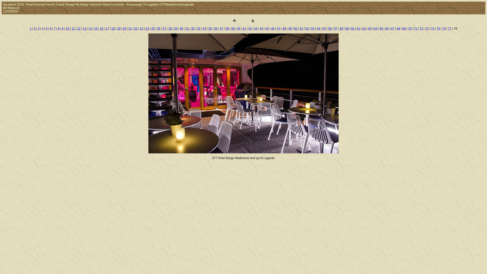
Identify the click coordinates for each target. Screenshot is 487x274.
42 (250, 28)
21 (130, 28)
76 (444, 28)
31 (187, 28)
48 (284, 28)
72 (421, 28)
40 (238, 28)
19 (118, 28)
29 (175, 28)
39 (233, 28)
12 (78, 28)
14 (90, 28)
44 (261, 28)
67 (392, 28)
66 (387, 28)
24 (147, 28)
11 (73, 28)
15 (96, 28)
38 (227, 28)
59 (347, 28)
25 (153, 28)
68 (398, 28)
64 (375, 28)
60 (352, 28)
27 (164, 28)
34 (204, 28)
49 (290, 28)
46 (273, 28)
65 (381, 28)
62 (364, 28)
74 (432, 28)
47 (278, 28)
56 (330, 28)
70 (409, 28)
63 (370, 28)
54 (318, 28)
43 (255, 28)
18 (113, 28)
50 (295, 28)
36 (215, 28)
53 (312, 28)
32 (193, 28)
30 (181, 28)
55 (324, 28)
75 (438, 28)
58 (341, 28)
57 (335, 28)
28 (170, 28)
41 (244, 28)
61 (358, 28)
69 (404, 28)
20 (124, 28)
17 (107, 28)
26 (158, 28)
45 (267, 28)
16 (101, 28)
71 (415, 28)
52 (307, 28)
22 (136, 28)
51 (301, 28)
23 (141, 28)
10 (67, 28)
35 (210, 28)
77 (449, 28)
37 (221, 28)
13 (84, 28)
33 (198, 28)
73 (427, 28)
